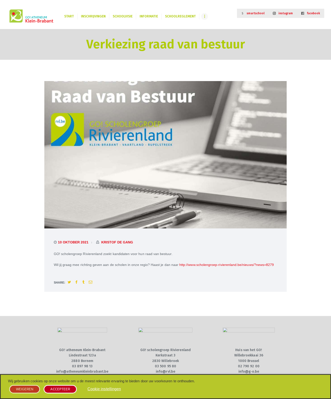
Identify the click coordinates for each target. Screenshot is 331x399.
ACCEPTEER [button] (60, 389)
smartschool (256, 13)
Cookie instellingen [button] (104, 389)
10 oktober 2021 (73, 242)
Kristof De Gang (116, 242)
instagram (285, 13)
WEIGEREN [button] (24, 389)
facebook (313, 13)
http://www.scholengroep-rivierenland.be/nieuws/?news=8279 (226, 265)
